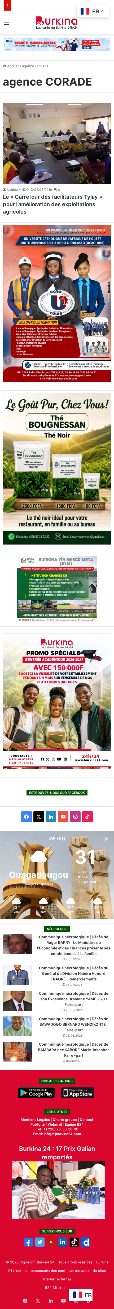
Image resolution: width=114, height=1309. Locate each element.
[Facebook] (28, 1245)
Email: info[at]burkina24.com (57, 1134)
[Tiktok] (74, 1245)
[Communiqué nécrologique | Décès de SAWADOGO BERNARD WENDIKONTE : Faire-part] (17, 1026)
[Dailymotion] (85, 1245)
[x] (40, 1245)
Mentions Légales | (37, 1119)
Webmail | (56, 1124)
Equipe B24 (74, 1124)
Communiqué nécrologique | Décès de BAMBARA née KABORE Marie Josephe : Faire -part (73, 1050)
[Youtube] (51, 1245)
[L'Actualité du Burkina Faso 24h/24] (57, 22)
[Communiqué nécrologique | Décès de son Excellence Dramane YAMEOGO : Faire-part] (17, 1001)
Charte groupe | (66, 1119)
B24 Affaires (55, 1287)
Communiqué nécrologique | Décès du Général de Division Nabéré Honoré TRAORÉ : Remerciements (73, 973)
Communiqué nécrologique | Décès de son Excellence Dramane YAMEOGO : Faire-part (73, 999)
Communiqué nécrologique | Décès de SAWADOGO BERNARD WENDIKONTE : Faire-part (73, 1024)
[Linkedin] (62, 1245)
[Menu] (6, 24)
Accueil (12, 66)
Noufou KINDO (18, 190)
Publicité (37, 1124)
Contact (86, 1119)
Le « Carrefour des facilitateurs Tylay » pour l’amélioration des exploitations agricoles (52, 204)
